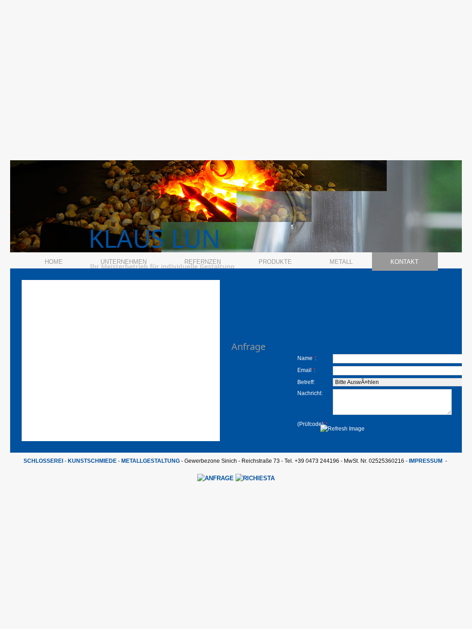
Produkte (275, 261)
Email (304, 370)
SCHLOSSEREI (43, 461)
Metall (341, 261)
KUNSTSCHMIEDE (92, 461)
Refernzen (202, 261)
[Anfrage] (216, 477)
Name (305, 358)
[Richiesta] (255, 477)
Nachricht (309, 393)
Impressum (425, 461)
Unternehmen (123, 261)
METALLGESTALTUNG (150, 461)
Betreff (305, 382)
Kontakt (404, 261)
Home (54, 261)
